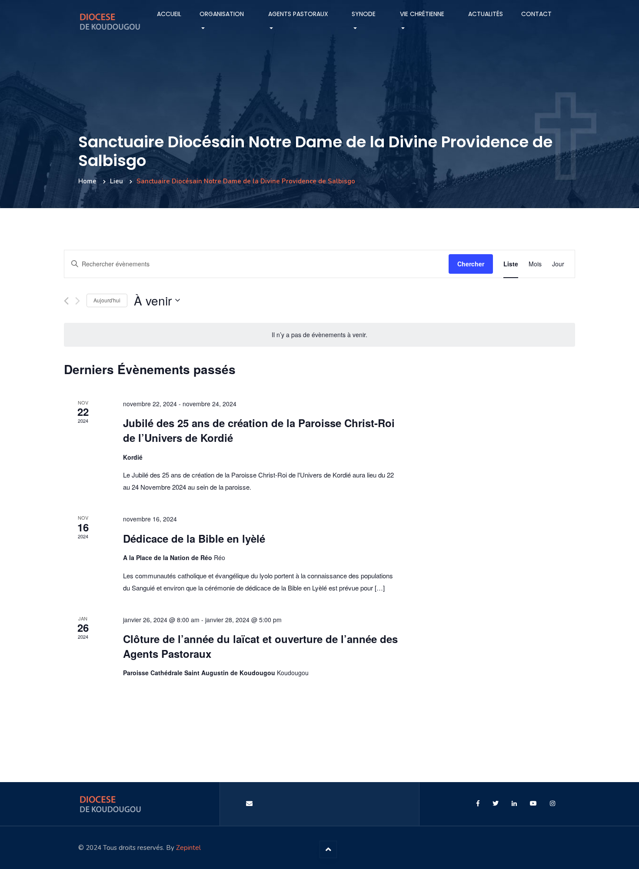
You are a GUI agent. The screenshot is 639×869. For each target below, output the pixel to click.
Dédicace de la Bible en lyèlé (194, 538)
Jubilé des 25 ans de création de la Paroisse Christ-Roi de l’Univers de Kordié (259, 430)
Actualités (485, 14)
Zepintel (188, 847)
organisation (222, 14)
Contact (536, 14)
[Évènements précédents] (66, 301)
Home (87, 181)
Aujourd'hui (106, 300)
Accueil (169, 14)
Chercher (470, 263)
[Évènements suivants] (77, 301)
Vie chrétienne (422, 14)
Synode (364, 14)
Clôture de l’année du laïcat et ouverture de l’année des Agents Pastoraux (260, 646)
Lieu (116, 181)
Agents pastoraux (298, 14)
